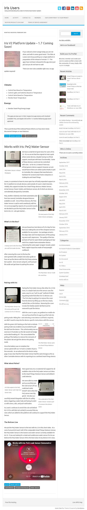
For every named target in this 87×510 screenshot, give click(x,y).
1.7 (23, 136)
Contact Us (26, 17)
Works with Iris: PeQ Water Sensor (26, 146)
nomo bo (62, 131)
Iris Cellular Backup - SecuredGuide (69, 120)
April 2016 (62, 176)
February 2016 (63, 183)
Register (61, 290)
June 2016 (62, 169)
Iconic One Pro (59, 508)
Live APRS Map (77, 502)
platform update (31, 136)
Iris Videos (62, 266)
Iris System (62, 255)
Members (38, 17)
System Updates (16, 136)
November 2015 (64, 190)
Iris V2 (7, 136)
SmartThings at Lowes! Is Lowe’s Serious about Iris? (74, 78)
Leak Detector (9, 487)
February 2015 (63, 214)
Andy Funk (62, 128)
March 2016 (62, 179)
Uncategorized (63, 276)
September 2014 (64, 227)
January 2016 (63, 186)
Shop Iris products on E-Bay (14, 22)
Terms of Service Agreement (37, 22)
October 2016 (63, 166)
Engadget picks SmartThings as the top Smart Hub (74, 86)
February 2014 (63, 231)
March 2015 (62, 210)
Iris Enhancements (64, 245)
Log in (61, 293)
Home (7, 17)
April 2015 (62, 207)
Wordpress (80, 508)
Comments (64, 300)
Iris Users (12, 8)
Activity (15, 17)
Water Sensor (35, 487)
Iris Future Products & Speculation (69, 248)
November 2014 (64, 221)
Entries (62, 297)
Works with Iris (15, 484)
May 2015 (62, 203)
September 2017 (64, 162)
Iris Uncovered (63, 259)
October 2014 (63, 224)
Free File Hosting (10, 502)
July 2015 (62, 200)
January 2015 (63, 217)
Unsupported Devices (22, 487)
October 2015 (63, 193)
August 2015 (63, 196)
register (61, 65)
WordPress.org (64, 304)
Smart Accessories (64, 269)
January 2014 (63, 234)
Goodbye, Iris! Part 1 (73, 99)
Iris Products (63, 252)
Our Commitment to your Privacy (56, 17)
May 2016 (62, 172)
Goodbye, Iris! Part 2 (73, 92)
